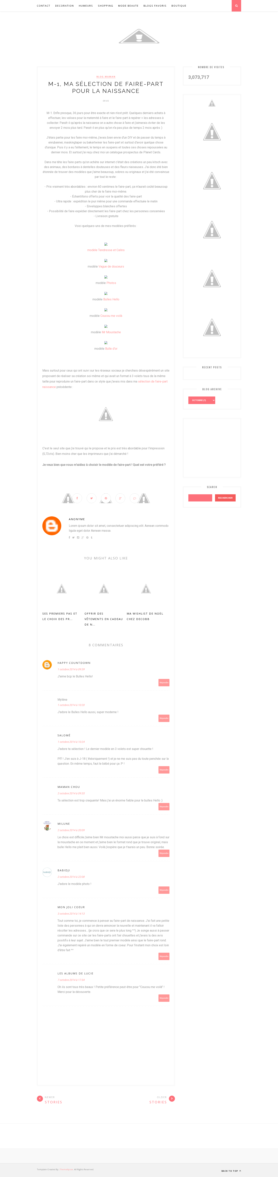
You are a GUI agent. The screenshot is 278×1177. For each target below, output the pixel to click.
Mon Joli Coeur (71, 907)
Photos (111, 283)
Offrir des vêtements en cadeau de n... (104, 619)
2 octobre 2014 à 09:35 (71, 793)
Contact (43, 5)
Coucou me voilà (111, 316)
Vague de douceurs (111, 266)
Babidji (63, 870)
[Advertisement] (216, 447)
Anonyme (77, 519)
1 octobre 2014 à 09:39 (71, 669)
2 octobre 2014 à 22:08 (71, 876)
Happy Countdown (74, 663)
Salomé (64, 735)
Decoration (64, 5)
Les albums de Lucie (75, 973)
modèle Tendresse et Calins (106, 250)
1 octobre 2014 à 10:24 (71, 741)
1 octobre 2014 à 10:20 (71, 705)
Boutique (179, 5)
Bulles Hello (111, 299)
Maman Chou (68, 787)
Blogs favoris (155, 5)
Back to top (230, 1170)
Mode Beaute (128, 5)
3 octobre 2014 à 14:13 (71, 913)
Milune (63, 823)
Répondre (164, 683)
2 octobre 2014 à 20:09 (71, 830)
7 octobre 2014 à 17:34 (71, 979)
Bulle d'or (111, 348)
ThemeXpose (66, 1169)
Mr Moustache (111, 332)
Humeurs (86, 5)
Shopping (105, 5)
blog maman (106, 76)
